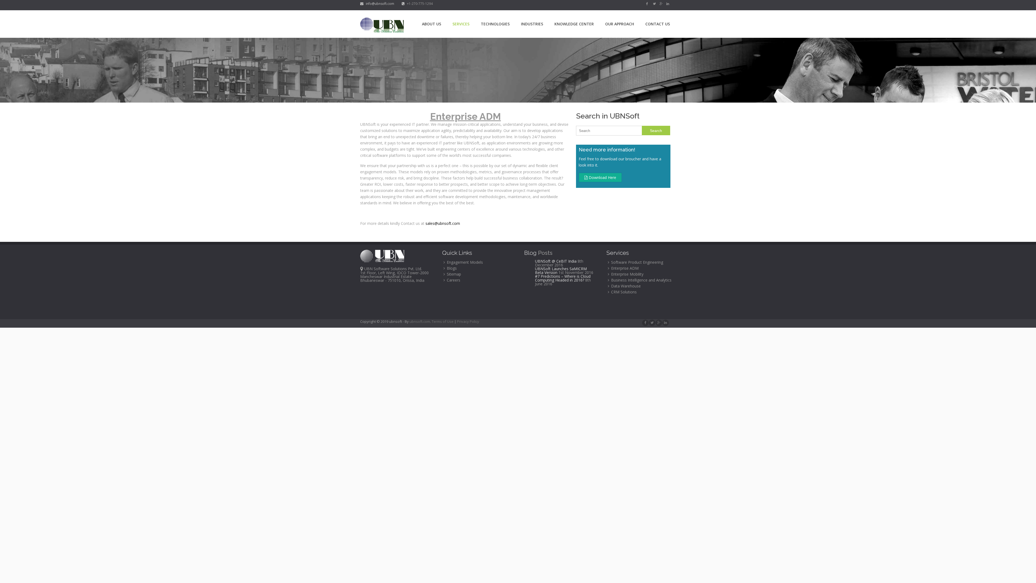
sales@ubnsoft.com (442, 223)
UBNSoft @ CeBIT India (556, 261)
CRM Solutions (623, 291)
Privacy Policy (468, 321)
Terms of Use (443, 321)
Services (460, 23)
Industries (532, 23)
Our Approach (619, 23)
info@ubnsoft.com (379, 3)
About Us (431, 23)
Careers (453, 280)
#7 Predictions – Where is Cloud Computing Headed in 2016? (563, 278)
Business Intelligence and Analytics (641, 280)
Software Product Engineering (636, 262)
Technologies (495, 23)
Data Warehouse (625, 286)
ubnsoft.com (420, 321)
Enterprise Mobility (626, 274)
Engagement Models (464, 262)
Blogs (451, 268)
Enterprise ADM (624, 268)
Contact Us (657, 23)
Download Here (602, 177)
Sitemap (453, 274)
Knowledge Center (574, 23)
